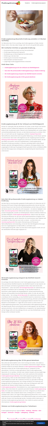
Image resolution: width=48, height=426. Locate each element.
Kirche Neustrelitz (23, 295)
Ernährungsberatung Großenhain (11, 376)
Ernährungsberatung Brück (9, 387)
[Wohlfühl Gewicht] (24, 254)
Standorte (27, 3)
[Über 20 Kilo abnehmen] (24, 336)
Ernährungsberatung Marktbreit (21, 214)
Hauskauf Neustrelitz (35, 134)
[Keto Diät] (24, 175)
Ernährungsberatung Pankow (18, 402)
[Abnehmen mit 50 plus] (24, 100)
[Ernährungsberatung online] (11, 3)
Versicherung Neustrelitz (11, 211)
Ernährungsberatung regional (39, 3)
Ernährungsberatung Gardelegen (33, 366)
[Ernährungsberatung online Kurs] (24, 22)
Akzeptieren (40, 423)
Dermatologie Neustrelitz (26, 287)
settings (4, 424)
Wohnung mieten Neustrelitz (9, 139)
